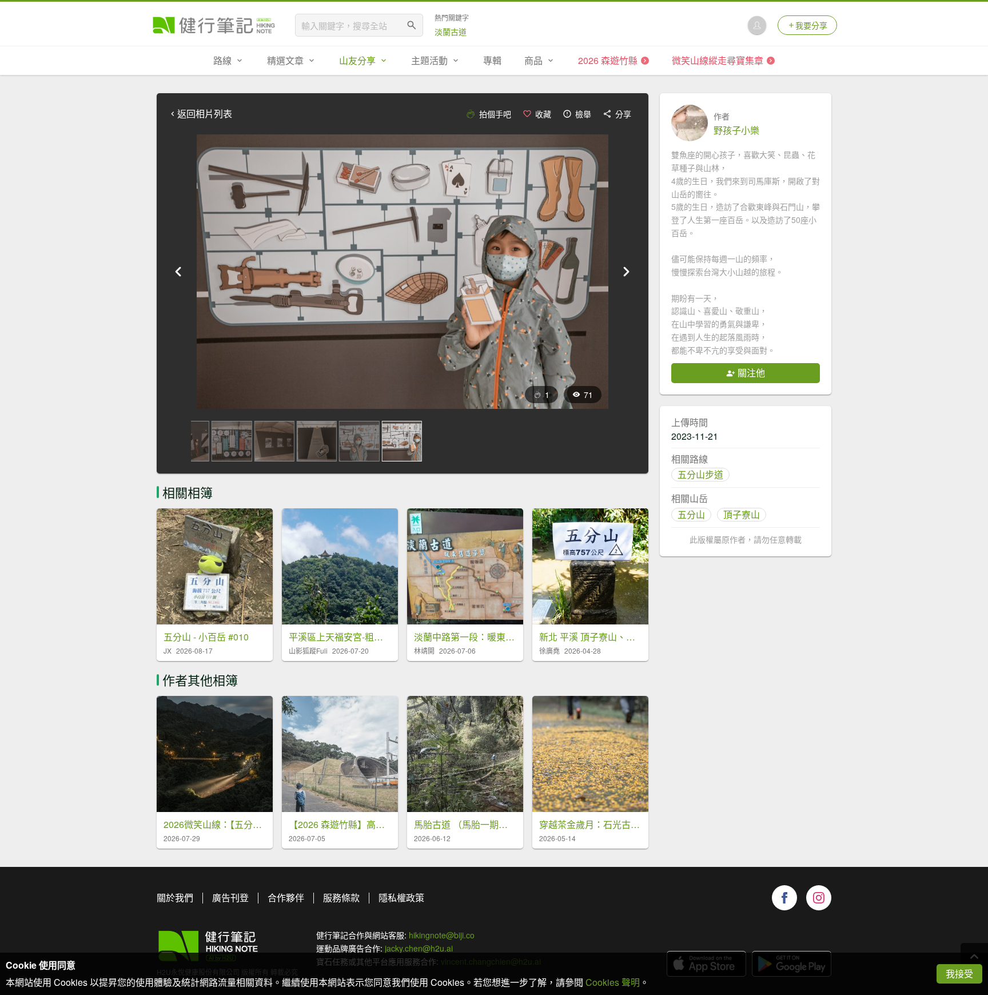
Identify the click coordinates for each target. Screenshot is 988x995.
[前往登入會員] (757, 25)
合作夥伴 (286, 897)
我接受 (959, 973)
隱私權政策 (401, 897)
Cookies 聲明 (612, 982)
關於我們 (175, 897)
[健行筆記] (214, 25)
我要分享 (811, 25)
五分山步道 (700, 474)
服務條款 (341, 897)
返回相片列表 (204, 114)
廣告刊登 (230, 897)
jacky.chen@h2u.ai (419, 948)
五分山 (691, 514)
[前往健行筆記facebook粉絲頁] (784, 897)
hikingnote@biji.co (442, 935)
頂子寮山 (741, 514)
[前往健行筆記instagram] (818, 897)
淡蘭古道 (451, 31)
